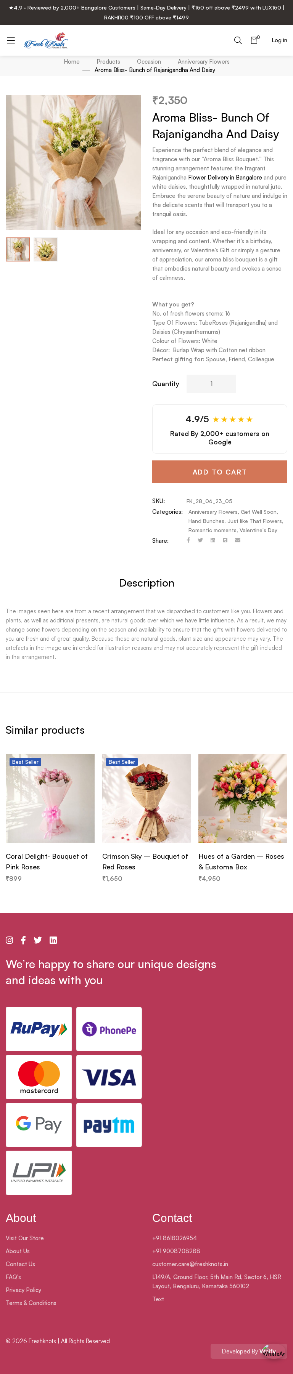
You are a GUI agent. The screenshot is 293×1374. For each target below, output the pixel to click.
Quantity (165, 383)
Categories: (167, 511)
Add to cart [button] (50, 835)
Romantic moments (212, 530)
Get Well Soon (259, 511)
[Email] (237, 540)
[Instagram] (9, 940)
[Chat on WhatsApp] (273, 1355)
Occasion (149, 61)
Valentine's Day (258, 530)
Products (108, 61)
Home (72, 61)
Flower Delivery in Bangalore (225, 177)
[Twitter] (200, 540)
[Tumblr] (225, 540)
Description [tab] (146, 582)
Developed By (249, 1351)
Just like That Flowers (254, 521)
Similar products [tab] (45, 729)
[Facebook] (188, 540)
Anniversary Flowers (204, 61)
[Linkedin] (213, 540)
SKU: (158, 501)
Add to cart (220, 472)
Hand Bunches (206, 521)
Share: (160, 540)
